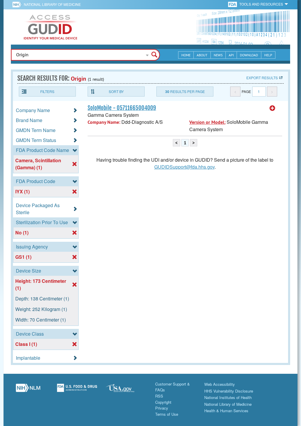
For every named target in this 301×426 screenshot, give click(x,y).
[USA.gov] (126, 390)
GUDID (50, 27)
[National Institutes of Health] (18, 4)
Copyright (163, 402)
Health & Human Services (226, 410)
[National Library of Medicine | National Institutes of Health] (28, 390)
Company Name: (104, 122)
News (218, 55)
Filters (47, 91)
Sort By (116, 91)
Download (249, 55)
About (202, 55)
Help (268, 55)
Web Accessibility (219, 384)
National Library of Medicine (52, 4)
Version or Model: (207, 122)
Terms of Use (166, 414)
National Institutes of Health (228, 397)
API (231, 55)
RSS (159, 396)
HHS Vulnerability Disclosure (228, 391)
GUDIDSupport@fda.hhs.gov (184, 166)
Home (185, 55)
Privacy (161, 408)
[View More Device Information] (272, 108)
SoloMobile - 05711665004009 (122, 107)
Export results (262, 77)
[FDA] (233, 3)
